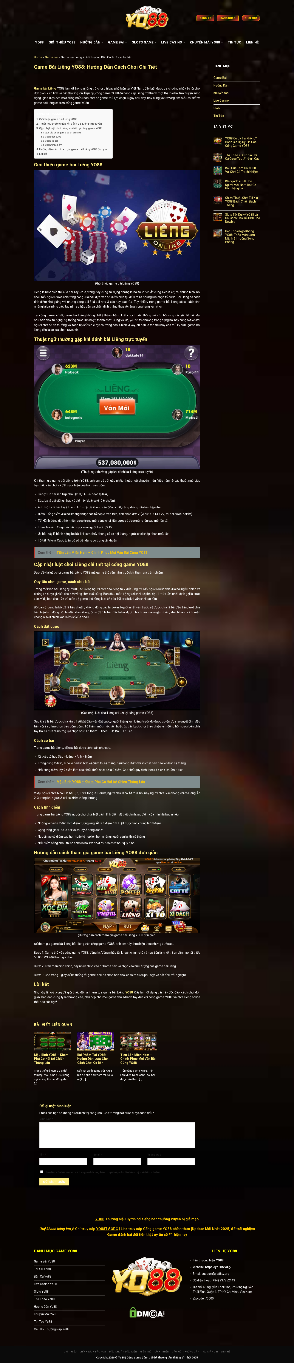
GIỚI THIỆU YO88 (62, 42)
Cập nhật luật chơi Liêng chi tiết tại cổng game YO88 (70, 128)
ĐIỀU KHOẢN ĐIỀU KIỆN (123, 1351)
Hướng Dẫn (221, 85)
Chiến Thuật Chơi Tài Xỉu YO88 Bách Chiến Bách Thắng (241, 201)
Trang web (154, 1154)
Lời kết (43, 153)
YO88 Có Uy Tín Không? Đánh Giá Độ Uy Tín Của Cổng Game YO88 (241, 142)
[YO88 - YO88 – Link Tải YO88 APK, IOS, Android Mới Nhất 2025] (147, 18)
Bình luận (46, 1118)
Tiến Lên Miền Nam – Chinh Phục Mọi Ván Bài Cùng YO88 (138, 1059)
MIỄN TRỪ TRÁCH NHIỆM (155, 1351)
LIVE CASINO (171, 42)
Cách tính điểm (53, 144)
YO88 (39, 42)
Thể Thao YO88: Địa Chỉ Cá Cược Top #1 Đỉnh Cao (242, 157)
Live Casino (221, 100)
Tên (42, 1154)
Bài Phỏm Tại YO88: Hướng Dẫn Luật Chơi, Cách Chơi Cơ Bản (93, 1059)
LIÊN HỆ (252, 42)
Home (38, 57)
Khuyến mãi (221, 93)
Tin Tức (219, 116)
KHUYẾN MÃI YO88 (205, 42)
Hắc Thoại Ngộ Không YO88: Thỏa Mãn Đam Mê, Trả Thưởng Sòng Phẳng (240, 236)
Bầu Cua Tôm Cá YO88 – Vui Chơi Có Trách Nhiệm (241, 169)
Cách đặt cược (53, 136)
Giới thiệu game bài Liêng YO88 (58, 119)
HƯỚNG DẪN (90, 42)
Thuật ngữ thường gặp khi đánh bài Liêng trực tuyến (70, 123)
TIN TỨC (234, 42)
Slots (217, 108)
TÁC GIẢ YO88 (209, 1351)
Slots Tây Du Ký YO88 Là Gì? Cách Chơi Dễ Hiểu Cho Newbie (242, 218)
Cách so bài (51, 140)
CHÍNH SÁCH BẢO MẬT (93, 1351)
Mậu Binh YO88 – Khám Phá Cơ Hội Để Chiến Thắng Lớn (51, 1059)
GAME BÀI (116, 42)
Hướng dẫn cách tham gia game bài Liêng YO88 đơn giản (73, 149)
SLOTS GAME (143, 42)
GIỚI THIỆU (70, 1351)
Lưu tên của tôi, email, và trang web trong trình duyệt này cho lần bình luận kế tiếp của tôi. (103, 1172)
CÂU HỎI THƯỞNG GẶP (185, 1351)
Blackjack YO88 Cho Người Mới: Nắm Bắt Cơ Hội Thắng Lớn (240, 184)
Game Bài (51, 57)
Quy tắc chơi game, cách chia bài (63, 132)
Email (97, 1154)
